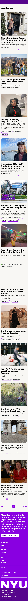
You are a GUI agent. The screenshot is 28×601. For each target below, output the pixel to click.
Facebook (4, 555)
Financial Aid (5, 594)
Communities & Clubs (13, 220)
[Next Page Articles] (26, 506)
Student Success (6, 599)
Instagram (4, 550)
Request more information (9, 535)
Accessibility (5, 575)
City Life (4, 220)
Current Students (6, 339)
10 (23, 506)
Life (2, 540)
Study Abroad (14, 50)
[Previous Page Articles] (2, 506)
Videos (12, 90)
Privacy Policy (5, 570)
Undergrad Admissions (8, 592)
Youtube (3, 557)
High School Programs (8, 596)
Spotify (3, 563)
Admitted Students (6, 131)
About (3, 567)
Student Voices (5, 50)
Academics (4, 543)
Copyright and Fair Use (8, 572)
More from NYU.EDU (7, 590)
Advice (3, 545)
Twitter (3, 552)
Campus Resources (17, 217)
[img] (14, 24)
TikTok (3, 560)
